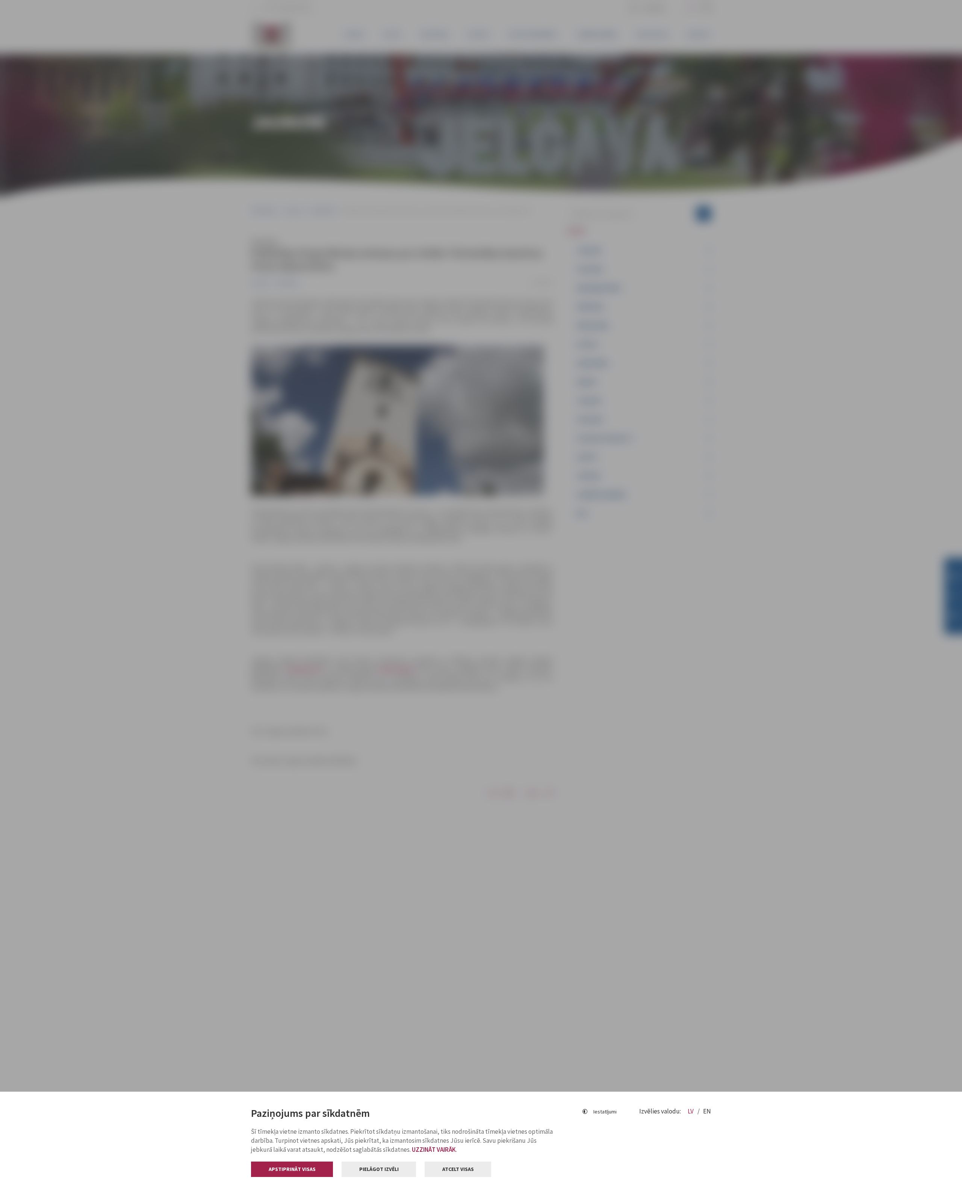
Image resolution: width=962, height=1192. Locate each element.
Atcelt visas (458, 1169)
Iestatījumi (605, 1111)
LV (691, 1111)
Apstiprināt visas (292, 1169)
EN (707, 1111)
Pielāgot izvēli (379, 1169)
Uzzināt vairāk (434, 1149)
